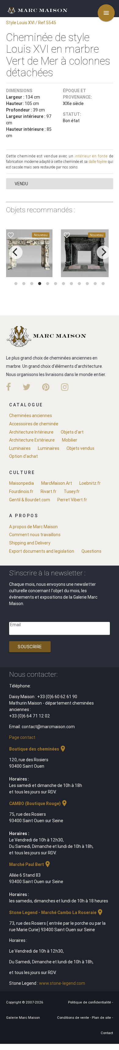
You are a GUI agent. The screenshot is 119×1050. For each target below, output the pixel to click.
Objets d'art (72, 432)
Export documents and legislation (41, 551)
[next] (103, 252)
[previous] (16, 252)
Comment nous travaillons (34, 534)
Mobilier (69, 440)
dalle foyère (97, 161)
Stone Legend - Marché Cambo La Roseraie (56, 912)
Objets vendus (80, 448)
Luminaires (20, 448)
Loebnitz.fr (90, 483)
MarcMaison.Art (56, 483)
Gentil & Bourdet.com (29, 499)
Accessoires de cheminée (33, 424)
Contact (107, 1033)
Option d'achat (23, 456)
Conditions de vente (73, 1017)
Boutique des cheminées (38, 749)
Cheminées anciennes (30, 415)
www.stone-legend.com (62, 983)
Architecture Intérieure (31, 432)
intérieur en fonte (91, 156)
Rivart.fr (48, 491)
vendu (21, 183)
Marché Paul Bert (30, 864)
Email (15, 624)
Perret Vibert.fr (72, 499)
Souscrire (30, 646)
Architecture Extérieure (32, 440)
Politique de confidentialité (90, 1002)
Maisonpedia (21, 483)
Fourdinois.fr (21, 491)
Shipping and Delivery (29, 543)
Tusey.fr (72, 491)
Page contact (22, 737)
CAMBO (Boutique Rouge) (38, 803)
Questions (91, 551)
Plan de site (102, 1017)
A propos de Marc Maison (33, 526)
